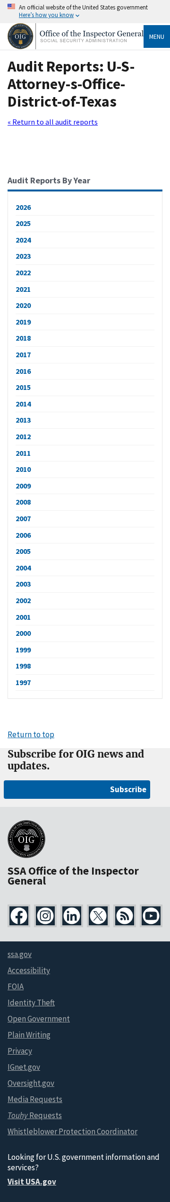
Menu (156, 36)
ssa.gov (20, 954)
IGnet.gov (24, 1067)
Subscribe (128, 789)
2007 (23, 518)
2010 (23, 469)
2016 (23, 371)
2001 (23, 617)
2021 (23, 289)
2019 (23, 321)
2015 (23, 387)
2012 (23, 436)
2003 (23, 583)
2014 (23, 403)
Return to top (31, 734)
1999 (23, 649)
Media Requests (35, 1099)
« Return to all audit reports (53, 122)
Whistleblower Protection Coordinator (72, 1131)
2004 (23, 567)
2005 (23, 551)
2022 (23, 272)
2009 (23, 485)
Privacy (20, 1051)
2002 (23, 600)
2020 (23, 305)
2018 (23, 338)
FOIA (16, 986)
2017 (23, 354)
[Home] (76, 46)
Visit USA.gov (32, 1181)
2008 (23, 501)
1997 (23, 682)
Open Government (39, 1018)
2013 (23, 420)
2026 (23, 207)
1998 (23, 665)
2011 (23, 453)
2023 (23, 256)
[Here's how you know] (85, 11)
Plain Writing (29, 1035)
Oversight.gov (31, 1083)
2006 (23, 535)
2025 (23, 223)
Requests (35, 1115)
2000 (23, 633)
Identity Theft (31, 1002)
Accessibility (29, 970)
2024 (23, 239)
